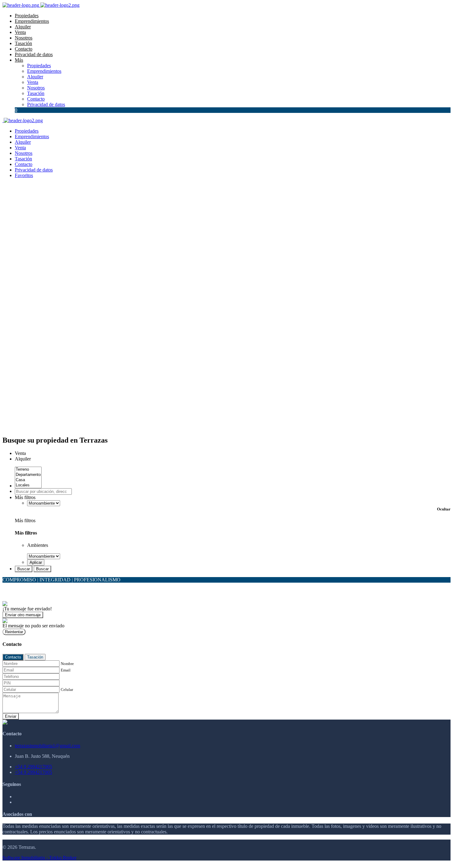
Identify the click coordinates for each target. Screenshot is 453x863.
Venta (20, 32)
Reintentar (14, 632)
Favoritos (24, 175)
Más (19, 60)
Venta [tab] (20, 453)
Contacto (23, 49)
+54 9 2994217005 (33, 766)
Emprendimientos (32, 21)
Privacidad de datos (34, 54)
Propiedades (27, 15)
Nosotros (23, 37)
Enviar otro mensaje (23, 615)
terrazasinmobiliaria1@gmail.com (47, 745)
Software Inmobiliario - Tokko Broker (39, 857)
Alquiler (23, 26)
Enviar (10, 716)
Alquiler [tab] (23, 458)
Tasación (23, 43)
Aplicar (36, 562)
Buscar (23, 569)
